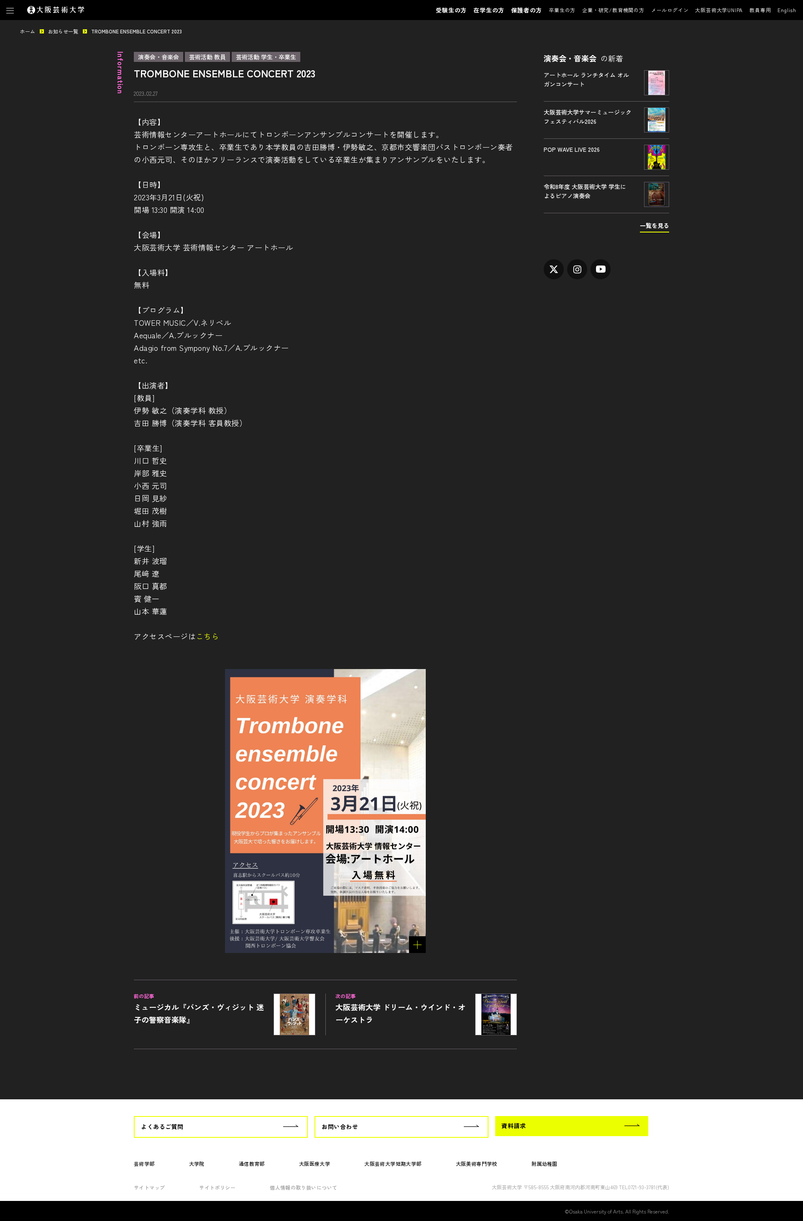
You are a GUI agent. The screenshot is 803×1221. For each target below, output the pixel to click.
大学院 (197, 1163)
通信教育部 (252, 1163)
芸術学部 (144, 1163)
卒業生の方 (562, 9)
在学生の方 (488, 10)
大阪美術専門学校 (476, 1163)
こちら (207, 636)
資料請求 (513, 1125)
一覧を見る (654, 225)
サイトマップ (149, 1187)
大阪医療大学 (314, 1163)
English (786, 9)
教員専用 (760, 9)
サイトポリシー (217, 1187)
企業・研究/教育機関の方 (613, 9)
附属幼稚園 (544, 1163)
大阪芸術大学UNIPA (719, 9)
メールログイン (670, 9)
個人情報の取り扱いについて (303, 1187)
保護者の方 (526, 10)
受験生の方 (451, 10)
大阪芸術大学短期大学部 (392, 1163)
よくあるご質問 (162, 1126)
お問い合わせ (340, 1126)
